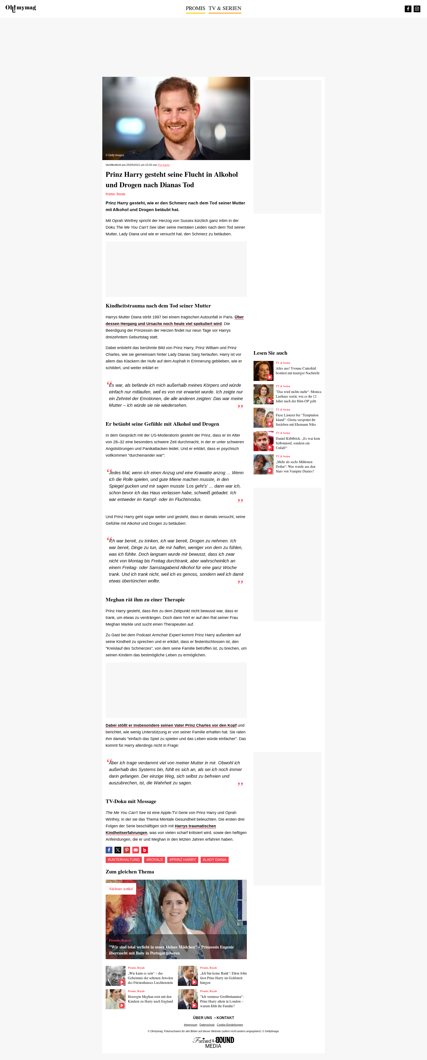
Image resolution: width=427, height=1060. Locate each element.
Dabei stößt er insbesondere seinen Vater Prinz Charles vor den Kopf (171, 725)
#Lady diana (214, 860)
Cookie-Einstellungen (230, 1024)
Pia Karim (164, 165)
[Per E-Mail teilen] (135, 850)
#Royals (154, 860)
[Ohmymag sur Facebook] (408, 9)
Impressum (190, 1024)
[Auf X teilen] (118, 850)
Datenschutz (207, 1024)
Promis (195, 8)
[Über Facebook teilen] (109, 850)
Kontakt (225, 1018)
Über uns (202, 1018)
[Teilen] (126, 850)
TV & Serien (225, 8)
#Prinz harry (182, 860)
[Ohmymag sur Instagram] (417, 9)
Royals (121, 193)
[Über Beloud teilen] (144, 850)
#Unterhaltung (124, 860)
